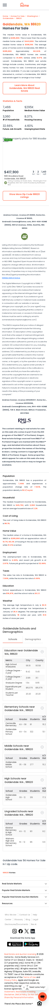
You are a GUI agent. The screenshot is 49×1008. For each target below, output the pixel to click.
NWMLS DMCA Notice (11, 278)
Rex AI (33, 924)
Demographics (33, 639)
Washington (32, 16)
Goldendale (8, 18)
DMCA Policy (21, 994)
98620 (19, 18)
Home (5, 16)
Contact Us (24, 914)
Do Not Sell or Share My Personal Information (22, 996)
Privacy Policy (10, 980)
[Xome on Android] (31, 944)
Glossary (18, 919)
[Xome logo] (24, 5)
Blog (28, 919)
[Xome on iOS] (15, 944)
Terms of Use (29, 977)
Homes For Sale (17, 16)
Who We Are (10, 914)
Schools (12, 639)
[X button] (26, 931)
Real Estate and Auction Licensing (20, 954)
